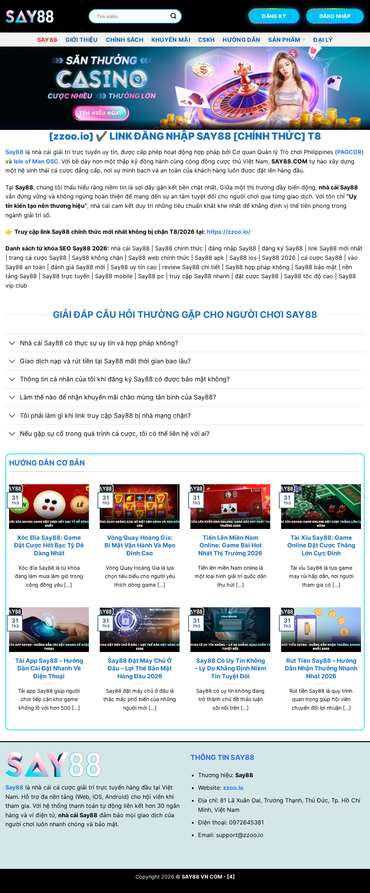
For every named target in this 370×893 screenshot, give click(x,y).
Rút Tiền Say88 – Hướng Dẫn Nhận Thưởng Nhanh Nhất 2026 (321, 668)
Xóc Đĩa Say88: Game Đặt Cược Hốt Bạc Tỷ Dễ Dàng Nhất (49, 545)
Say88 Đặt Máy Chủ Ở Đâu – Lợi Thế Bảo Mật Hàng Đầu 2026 (140, 668)
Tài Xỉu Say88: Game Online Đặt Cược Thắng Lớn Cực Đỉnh (321, 545)
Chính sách (124, 39)
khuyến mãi (170, 39)
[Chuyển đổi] (12, 343)
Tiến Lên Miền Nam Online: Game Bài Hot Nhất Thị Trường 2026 (230, 545)
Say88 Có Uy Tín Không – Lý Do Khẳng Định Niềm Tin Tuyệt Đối (230, 668)
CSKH (206, 39)
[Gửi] (173, 16)
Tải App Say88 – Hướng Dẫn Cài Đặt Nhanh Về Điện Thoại (49, 668)
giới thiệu (81, 39)
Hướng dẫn (241, 39)
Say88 (47, 39)
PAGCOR (349, 152)
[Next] (353, 88)
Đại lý (323, 39)
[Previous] (16, 88)
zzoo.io (233, 787)
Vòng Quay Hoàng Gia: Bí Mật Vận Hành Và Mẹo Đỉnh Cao (139, 545)
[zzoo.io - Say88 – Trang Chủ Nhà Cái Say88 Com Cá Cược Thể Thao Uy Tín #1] (41, 16)
